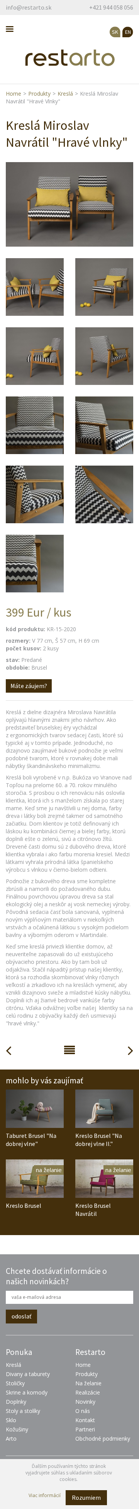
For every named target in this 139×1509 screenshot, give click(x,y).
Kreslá (65, 93)
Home (13, 93)
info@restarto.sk (28, 7)
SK (115, 31)
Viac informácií (45, 1495)
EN (128, 31)
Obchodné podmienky (102, 1438)
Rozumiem (86, 1497)
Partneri (85, 1429)
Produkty (39, 93)
